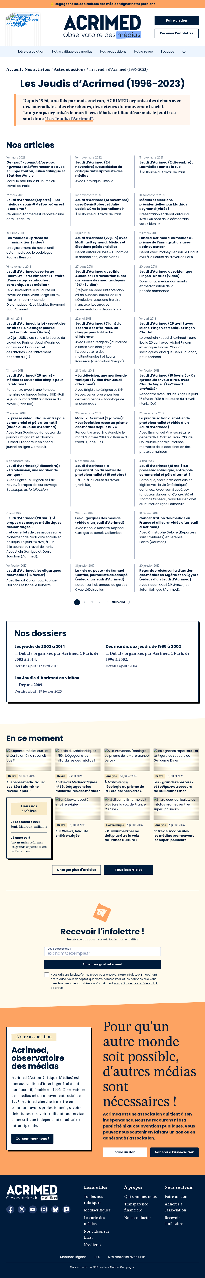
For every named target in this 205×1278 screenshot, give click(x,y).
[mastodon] (66, 1209)
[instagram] (44, 1209)
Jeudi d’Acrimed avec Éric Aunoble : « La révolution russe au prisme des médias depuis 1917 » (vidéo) (100, 278)
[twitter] (22, 1209)
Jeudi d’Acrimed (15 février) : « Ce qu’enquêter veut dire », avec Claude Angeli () (167, 382)
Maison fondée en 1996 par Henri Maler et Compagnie (102, 1267)
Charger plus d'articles (76, 869)
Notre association (30, 51)
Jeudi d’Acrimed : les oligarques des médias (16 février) (33, 572)
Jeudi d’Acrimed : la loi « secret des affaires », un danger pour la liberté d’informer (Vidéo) (35, 328)
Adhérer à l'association (174, 1152)
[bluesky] (55, 1209)
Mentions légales (73, 1257)
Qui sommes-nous (140, 1197)
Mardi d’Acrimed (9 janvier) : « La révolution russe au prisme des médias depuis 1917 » (101, 422)
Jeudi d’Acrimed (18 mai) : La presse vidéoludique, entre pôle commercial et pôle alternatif (166, 470)
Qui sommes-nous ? (32, 1138)
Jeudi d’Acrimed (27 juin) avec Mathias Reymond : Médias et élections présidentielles (101, 242)
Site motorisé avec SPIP (126, 1257)
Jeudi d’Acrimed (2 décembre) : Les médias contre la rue (166, 164)
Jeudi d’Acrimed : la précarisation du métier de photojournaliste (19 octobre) (100, 470)
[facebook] (10, 1209)
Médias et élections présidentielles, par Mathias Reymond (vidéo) (163, 204)
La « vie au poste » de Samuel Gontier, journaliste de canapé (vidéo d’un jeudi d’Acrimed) (101, 575)
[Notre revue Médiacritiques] (28, 32)
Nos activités (37, 70)
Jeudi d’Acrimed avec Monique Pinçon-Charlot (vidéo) (165, 273)
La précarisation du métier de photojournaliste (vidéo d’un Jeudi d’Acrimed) (164, 422)
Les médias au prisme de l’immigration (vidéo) (27, 240)
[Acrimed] (102, 27)
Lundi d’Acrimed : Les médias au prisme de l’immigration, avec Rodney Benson (166, 242)
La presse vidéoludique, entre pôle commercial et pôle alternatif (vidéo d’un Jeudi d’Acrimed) (35, 422)
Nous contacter (137, 1218)
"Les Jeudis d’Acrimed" (69, 119)
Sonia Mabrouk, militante (29, 826)
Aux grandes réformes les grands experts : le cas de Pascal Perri (29, 847)
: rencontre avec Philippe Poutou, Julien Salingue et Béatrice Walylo (35, 169)
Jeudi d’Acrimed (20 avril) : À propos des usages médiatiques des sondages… (33, 522)
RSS (97, 1257)
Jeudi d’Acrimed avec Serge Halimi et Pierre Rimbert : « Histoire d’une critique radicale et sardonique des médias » (35, 278)
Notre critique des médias (72, 51)
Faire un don (176, 20)
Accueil (13, 70)
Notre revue (143, 51)
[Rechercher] (184, 52)
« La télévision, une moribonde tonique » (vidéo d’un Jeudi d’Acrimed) (101, 380)
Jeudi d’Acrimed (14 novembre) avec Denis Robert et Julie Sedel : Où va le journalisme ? (102, 204)
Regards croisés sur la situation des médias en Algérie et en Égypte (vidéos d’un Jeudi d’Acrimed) (168, 575)
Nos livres (92, 1245)
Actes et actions (69, 70)
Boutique (167, 51)
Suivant (119, 602)
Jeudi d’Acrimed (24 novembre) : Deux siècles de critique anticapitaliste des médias (99, 169)
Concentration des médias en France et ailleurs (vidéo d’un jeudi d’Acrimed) (168, 522)
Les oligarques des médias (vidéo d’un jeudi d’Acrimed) (99, 520)
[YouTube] (33, 1209)
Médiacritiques (97, 1210)
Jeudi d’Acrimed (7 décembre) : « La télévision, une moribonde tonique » (33, 470)
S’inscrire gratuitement (102, 964)
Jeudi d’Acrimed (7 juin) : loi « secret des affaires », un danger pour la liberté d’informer (99, 330)
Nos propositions (113, 51)
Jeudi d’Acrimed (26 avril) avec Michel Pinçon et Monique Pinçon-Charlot (168, 328)
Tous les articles (128, 869)
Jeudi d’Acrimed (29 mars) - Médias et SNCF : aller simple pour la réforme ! (34, 380)
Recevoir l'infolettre (176, 33)
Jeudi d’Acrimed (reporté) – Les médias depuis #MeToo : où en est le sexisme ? (35, 204)
